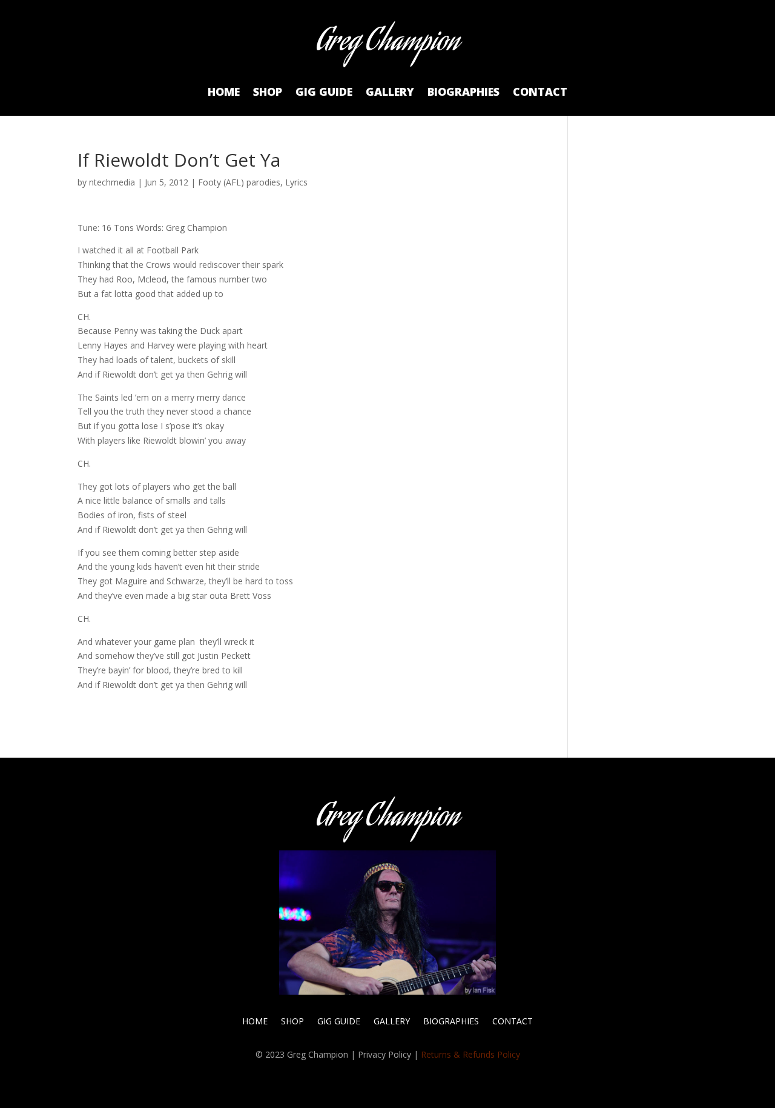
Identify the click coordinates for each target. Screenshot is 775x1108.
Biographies (463, 93)
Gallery (390, 93)
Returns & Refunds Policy (470, 1054)
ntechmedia (112, 182)
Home (224, 93)
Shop (267, 93)
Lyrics (296, 182)
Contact (540, 93)
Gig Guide (323, 93)
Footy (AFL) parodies (239, 182)
